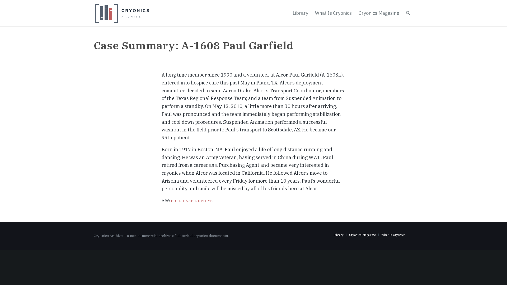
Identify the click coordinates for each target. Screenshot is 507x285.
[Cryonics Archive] (122, 13)
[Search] (408, 13)
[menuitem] (300, 13)
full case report (191, 200)
